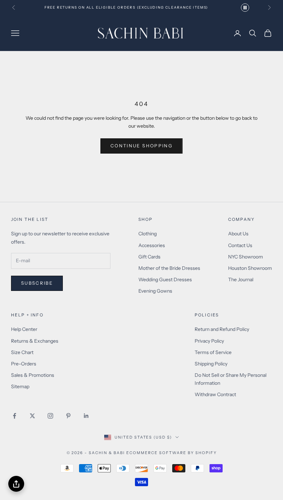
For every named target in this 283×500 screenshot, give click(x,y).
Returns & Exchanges (34, 341)
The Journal (240, 279)
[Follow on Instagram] (50, 415)
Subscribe (37, 283)
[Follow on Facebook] (14, 415)
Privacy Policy (209, 341)
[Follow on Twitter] (32, 415)
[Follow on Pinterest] (68, 415)
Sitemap (20, 386)
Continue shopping (141, 145)
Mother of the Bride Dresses (169, 268)
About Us (238, 234)
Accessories (151, 245)
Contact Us (240, 245)
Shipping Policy (211, 364)
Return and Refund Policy (222, 329)
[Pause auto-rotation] (245, 7)
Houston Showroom (250, 268)
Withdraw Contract (215, 394)
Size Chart (22, 352)
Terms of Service (213, 352)
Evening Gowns (155, 291)
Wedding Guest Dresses (165, 279)
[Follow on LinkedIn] (86, 415)
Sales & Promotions (32, 375)
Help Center (24, 329)
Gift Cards (149, 257)
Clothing (147, 234)
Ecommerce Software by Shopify (171, 452)
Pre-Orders (23, 364)
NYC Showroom (245, 257)
